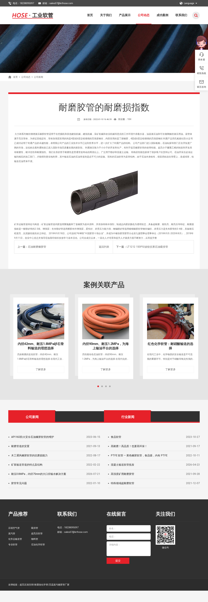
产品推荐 (18, 514)
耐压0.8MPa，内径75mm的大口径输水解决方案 (38, 473)
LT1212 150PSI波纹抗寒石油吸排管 (147, 246)
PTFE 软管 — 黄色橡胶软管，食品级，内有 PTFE (139, 455)
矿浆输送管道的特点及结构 (26, 464)
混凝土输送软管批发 (122, 464)
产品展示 (125, 15)
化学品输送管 (15, 539)
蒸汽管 (11, 533)
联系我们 (181, 15)
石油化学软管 (38, 544)
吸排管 (34, 528)
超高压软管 (37, 533)
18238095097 (71, 527)
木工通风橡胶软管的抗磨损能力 (29, 455)
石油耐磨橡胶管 (37, 246)
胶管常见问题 (19, 483)
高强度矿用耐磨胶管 (122, 473)
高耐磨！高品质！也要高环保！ (129, 446)
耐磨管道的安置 (20, 446)
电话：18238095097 (23, 3)
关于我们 (106, 15)
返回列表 (104, 246)
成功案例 (162, 15)
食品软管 (116, 436)
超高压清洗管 (26, 584)
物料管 (34, 539)
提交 (118, 560)
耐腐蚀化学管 (41, 584)
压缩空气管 (14, 528)
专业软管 (12, 544)
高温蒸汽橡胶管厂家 (59, 584)
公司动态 (144, 15)
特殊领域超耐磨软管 (122, 483)
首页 (90, 15)
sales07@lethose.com (76, 532)
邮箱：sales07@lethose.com (58, 3)
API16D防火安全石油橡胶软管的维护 (32, 436)
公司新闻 (38, 77)
